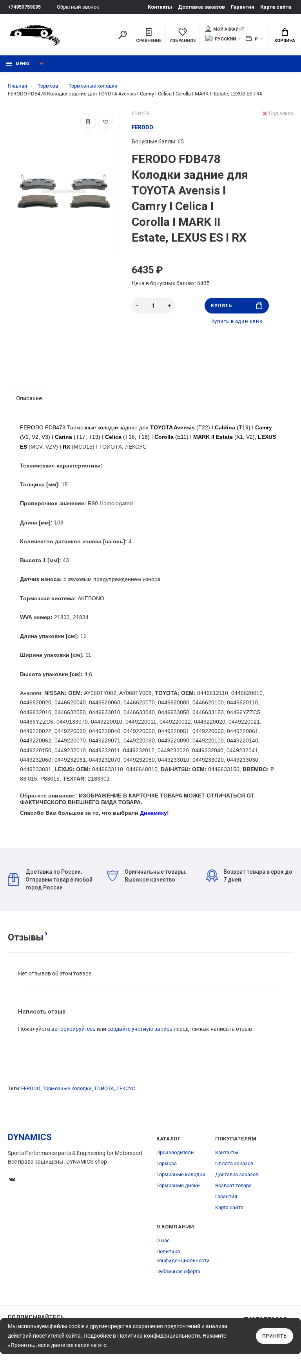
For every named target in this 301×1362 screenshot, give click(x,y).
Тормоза (166, 1163)
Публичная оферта (178, 1271)
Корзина (284, 40)
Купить (221, 305)
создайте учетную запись (139, 1029)
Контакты (160, 7)
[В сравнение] (88, 122)
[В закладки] (106, 122)
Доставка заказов (201, 7)
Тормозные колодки (67, 1088)
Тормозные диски (178, 1185)
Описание (29, 398)
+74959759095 (24, 7)
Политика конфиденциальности (158, 1336)
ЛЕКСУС (125, 1088)
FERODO (30, 1088)
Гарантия (242, 7)
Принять (274, 1336)
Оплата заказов (234, 1163)
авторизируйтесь (73, 1029)
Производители (175, 1152)
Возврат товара (233, 1185)
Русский (225, 39)
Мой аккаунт (228, 29)
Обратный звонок (78, 7)
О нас (163, 1240)
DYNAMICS (30, 1137)
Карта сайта (275, 7)
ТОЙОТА (104, 1088)
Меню (22, 63)
